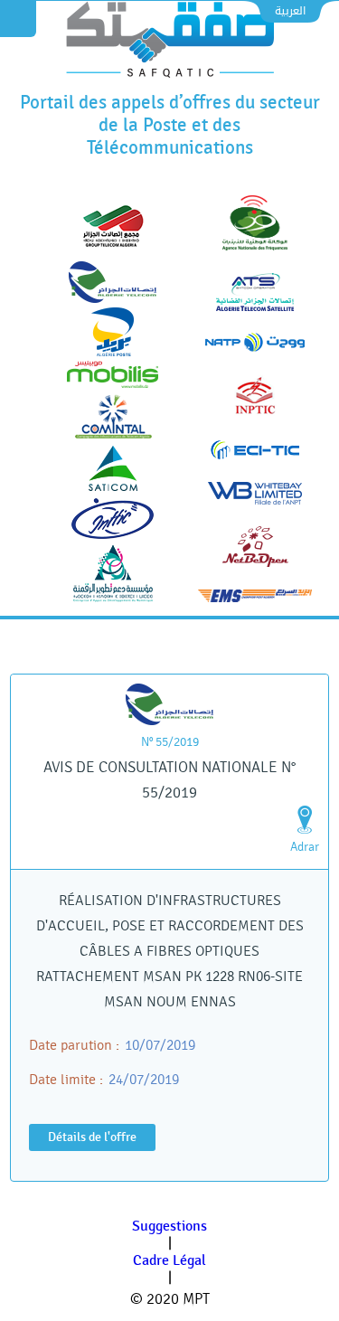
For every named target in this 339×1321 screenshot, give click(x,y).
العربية (290, 11)
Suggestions (169, 1226)
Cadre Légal (169, 1260)
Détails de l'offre (92, 1137)
